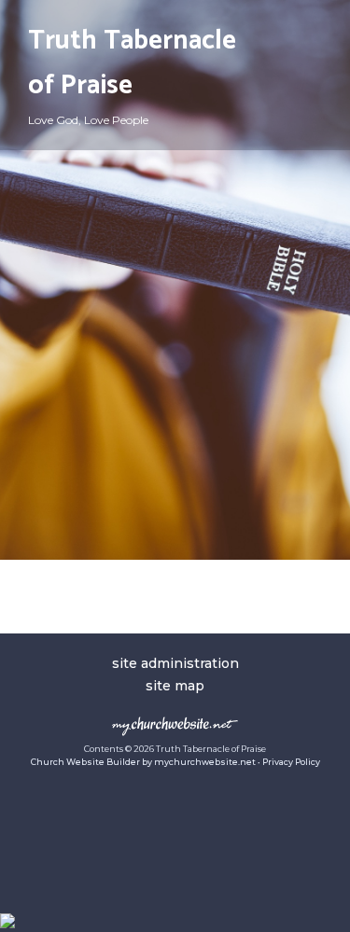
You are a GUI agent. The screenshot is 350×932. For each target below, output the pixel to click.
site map (175, 685)
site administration (175, 663)
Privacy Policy (291, 762)
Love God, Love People (88, 120)
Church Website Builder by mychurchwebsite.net (143, 762)
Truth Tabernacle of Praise (132, 63)
